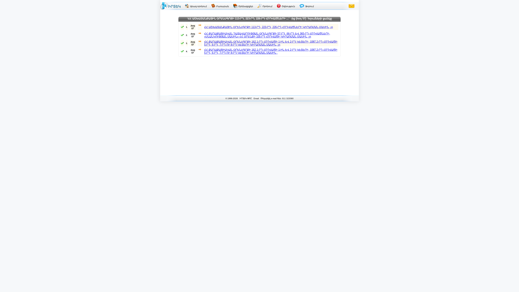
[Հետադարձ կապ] (351, 6)
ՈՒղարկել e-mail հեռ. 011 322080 (277, 98)
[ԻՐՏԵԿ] (170, 6)
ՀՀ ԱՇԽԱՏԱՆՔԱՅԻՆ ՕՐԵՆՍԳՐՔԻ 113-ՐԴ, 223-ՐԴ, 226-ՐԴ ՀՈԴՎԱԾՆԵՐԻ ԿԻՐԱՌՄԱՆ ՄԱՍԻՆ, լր (268, 27)
